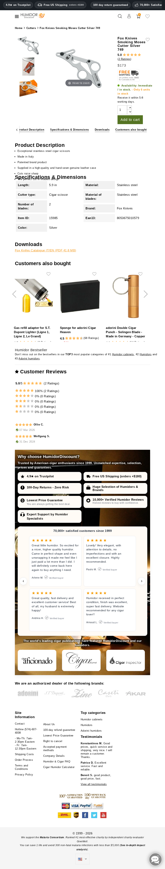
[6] (74, 338)
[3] (131, 55)
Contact (20, 723)
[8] (78, 338)
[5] (139, 55)
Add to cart (130, 120)
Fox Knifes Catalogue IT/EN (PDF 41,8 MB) (45, 250)
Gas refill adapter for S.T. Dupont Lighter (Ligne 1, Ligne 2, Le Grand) (32, 332)
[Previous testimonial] (23, 581)
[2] (128, 55)
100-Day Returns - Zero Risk (48, 487)
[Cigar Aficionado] (37, 660)
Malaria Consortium (52, 837)
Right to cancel (52, 741)
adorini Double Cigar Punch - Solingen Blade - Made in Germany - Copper (125, 332)
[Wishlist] (147, 18)
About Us (49, 724)
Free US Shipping (64, 4)
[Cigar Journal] (81, 660)
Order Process (24, 759)
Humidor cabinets (123, 354)
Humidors (146, 354)
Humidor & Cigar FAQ (56, 761)
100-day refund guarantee (59, 729)
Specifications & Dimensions (69, 129)
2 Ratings (125, 59)
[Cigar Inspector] (125, 660)
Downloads (102, 129)
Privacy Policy (24, 774)
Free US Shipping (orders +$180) (117, 476)
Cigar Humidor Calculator (59, 767)
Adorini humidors (29, 358)
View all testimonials (94, 784)
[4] (135, 55)
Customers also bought (131, 129)
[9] (79, 338)
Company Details (54, 755)
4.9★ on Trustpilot (18, 5)
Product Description (31, 129)
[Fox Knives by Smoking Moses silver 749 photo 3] (28, 88)
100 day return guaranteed (110, 4)
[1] (124, 55)
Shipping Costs (24, 754)
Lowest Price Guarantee (45, 500)
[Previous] (17, 130)
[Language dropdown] (82, 859)
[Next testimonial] (141, 581)
